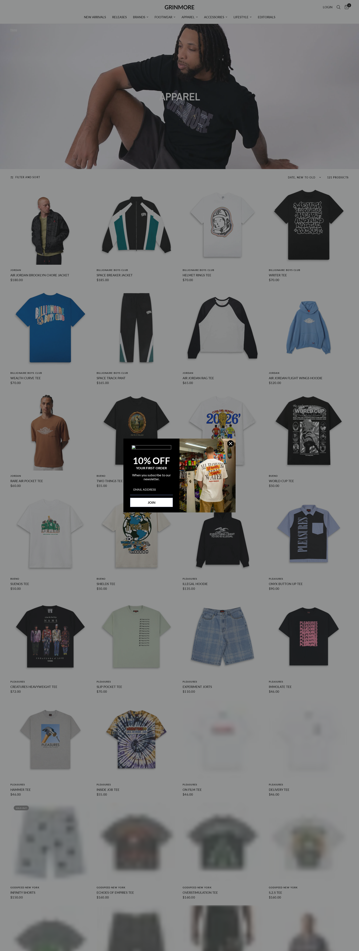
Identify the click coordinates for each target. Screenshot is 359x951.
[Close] (231, 444)
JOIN (151, 502)
